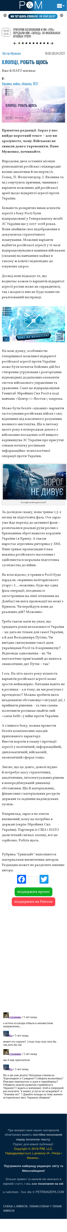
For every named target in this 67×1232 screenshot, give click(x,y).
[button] (15, 43)
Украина (7, 83)
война (16, 83)
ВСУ (35, 83)
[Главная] (31, 5)
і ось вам (43, 1183)
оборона (27, 83)
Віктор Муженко (11, 53)
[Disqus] (33, 957)
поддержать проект (33, 891)
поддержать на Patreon (33, 901)
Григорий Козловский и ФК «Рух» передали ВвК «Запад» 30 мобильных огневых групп (36, 32)
